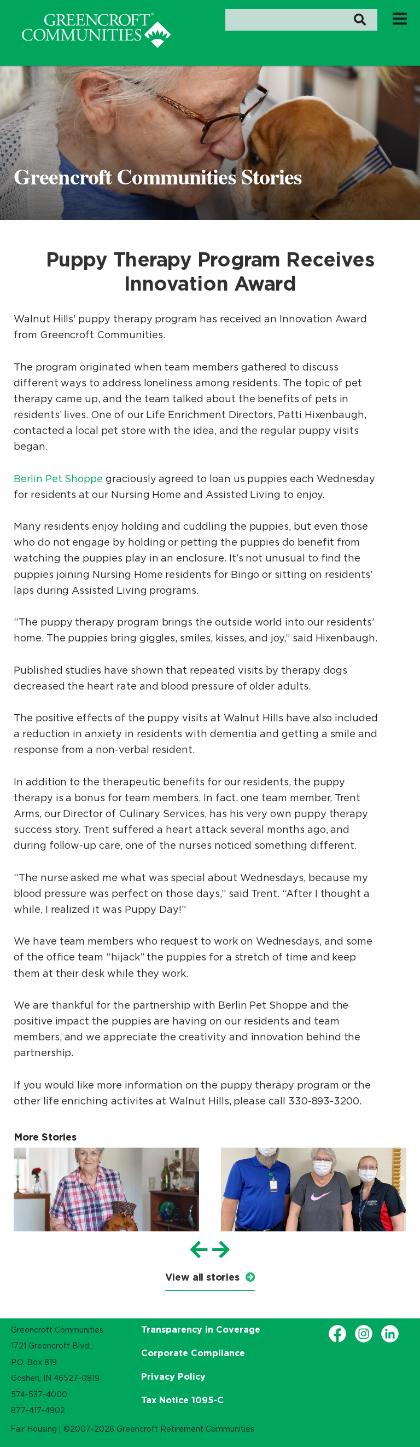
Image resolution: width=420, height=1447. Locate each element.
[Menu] (400, 18)
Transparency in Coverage (200, 1329)
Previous (199, 1250)
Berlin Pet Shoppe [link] (58, 478)
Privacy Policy (173, 1376)
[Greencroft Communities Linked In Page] (390, 1333)
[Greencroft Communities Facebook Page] (337, 1333)
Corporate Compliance (193, 1353)
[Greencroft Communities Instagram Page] (363, 1333)
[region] (96, 30)
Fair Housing (33, 1429)
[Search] (359, 20)
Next (221, 1250)
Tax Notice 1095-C (182, 1400)
